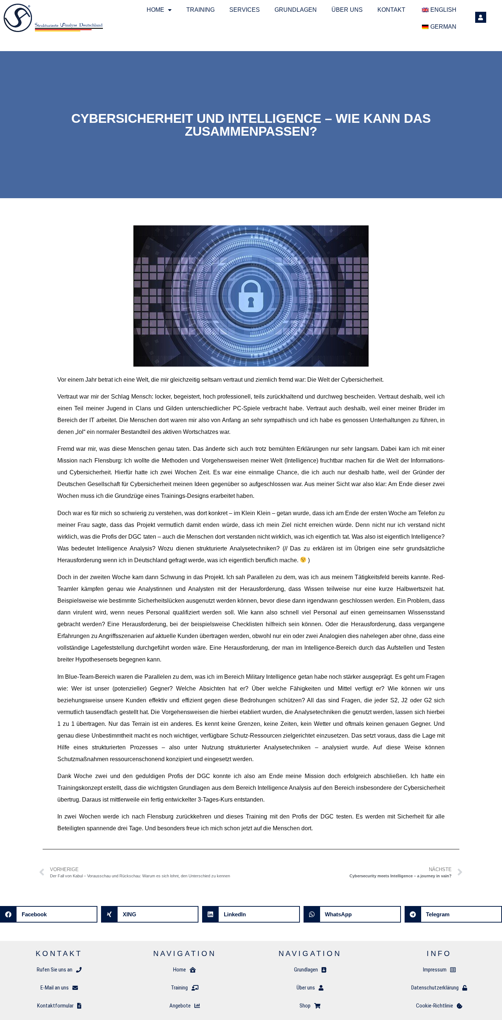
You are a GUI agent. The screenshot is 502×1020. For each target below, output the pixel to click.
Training (200, 10)
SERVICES (244, 10)
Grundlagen (296, 10)
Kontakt (391, 10)
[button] (48, 914)
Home (155, 10)
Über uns (347, 10)
